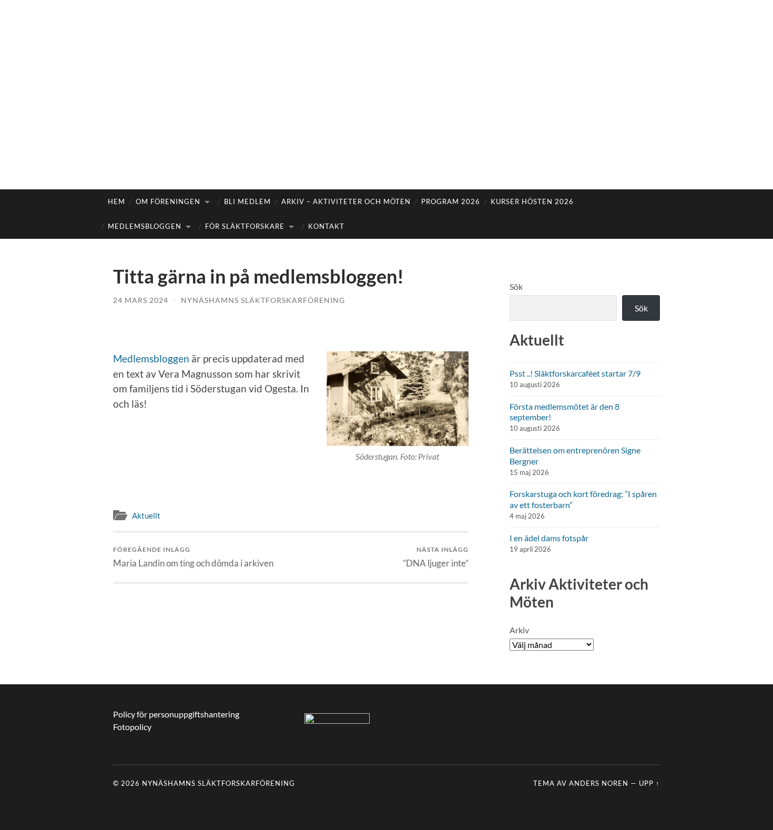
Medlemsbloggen (144, 226)
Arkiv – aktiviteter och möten (346, 201)
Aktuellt (146, 515)
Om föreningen (168, 201)
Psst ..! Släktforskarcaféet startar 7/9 (575, 373)
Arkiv (519, 630)
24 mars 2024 (140, 300)
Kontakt (326, 226)
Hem (116, 201)
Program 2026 (450, 201)
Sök (516, 286)
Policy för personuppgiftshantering (176, 714)
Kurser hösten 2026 (532, 201)
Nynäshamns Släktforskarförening (263, 300)
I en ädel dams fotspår (549, 538)
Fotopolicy (132, 727)
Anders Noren (598, 783)
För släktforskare (244, 226)
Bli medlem (247, 201)
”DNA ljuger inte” (436, 556)
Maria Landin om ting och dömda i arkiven (193, 556)
